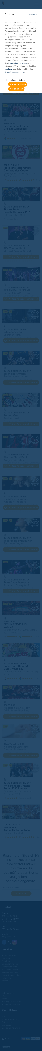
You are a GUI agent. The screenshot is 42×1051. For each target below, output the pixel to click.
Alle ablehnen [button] (16, 89)
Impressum (33, 14)
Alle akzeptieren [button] (18, 84)
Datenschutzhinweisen (17, 63)
